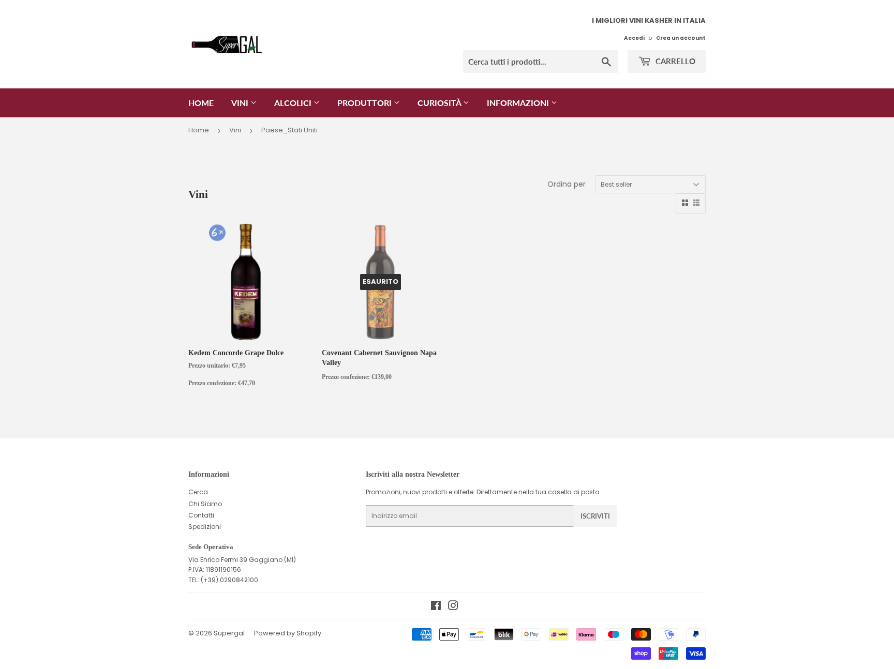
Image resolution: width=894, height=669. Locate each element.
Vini (240, 103)
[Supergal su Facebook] (435, 607)
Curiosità (440, 103)
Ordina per (566, 184)
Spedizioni (204, 526)
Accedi (634, 38)
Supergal (229, 633)
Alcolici (294, 103)
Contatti (201, 515)
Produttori (365, 103)
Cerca (198, 492)
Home (201, 103)
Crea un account (681, 38)
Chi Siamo (205, 503)
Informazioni (519, 103)
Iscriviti (595, 516)
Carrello (674, 61)
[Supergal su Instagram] (453, 607)
